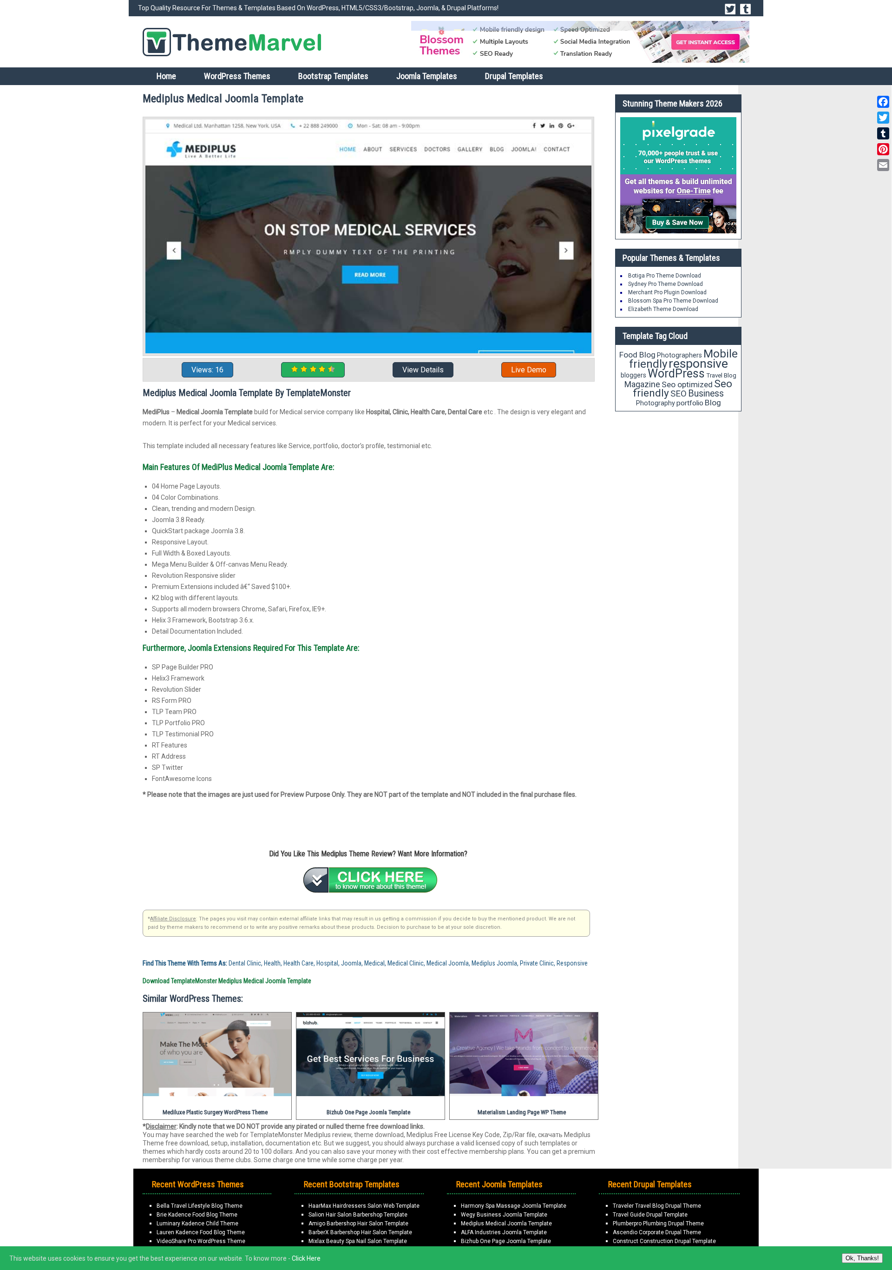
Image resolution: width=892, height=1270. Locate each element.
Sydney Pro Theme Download (665, 284)
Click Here (306, 1258)
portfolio (689, 403)
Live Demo (528, 369)
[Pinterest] (883, 149)
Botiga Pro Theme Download (664, 275)
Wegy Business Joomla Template (504, 1214)
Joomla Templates (426, 76)
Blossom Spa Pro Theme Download (673, 301)
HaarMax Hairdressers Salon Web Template (364, 1206)
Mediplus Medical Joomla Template (506, 1223)
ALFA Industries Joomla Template (504, 1232)
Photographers (679, 355)
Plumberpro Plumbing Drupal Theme (658, 1223)
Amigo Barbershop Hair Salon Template (358, 1223)
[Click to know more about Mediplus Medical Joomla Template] (370, 880)
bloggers (633, 375)
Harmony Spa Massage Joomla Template (513, 1206)
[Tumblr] (883, 133)
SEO (678, 393)
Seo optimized (687, 384)
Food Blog (637, 354)
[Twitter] (883, 118)
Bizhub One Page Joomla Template (506, 1241)
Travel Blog (721, 375)
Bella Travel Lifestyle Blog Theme (200, 1206)
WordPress (676, 373)
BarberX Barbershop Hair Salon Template (360, 1232)
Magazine (642, 384)
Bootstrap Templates (333, 76)
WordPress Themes (237, 76)
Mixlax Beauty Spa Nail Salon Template (357, 1241)
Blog (713, 402)
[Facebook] (883, 102)
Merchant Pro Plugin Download (667, 292)
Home (166, 76)
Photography (655, 403)
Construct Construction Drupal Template (664, 1241)
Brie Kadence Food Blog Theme (197, 1214)
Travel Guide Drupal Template (650, 1214)
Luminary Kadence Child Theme (197, 1223)
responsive (698, 363)
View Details (423, 369)
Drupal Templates (514, 76)
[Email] (883, 165)
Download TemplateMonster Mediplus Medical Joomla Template (227, 981)
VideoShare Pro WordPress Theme (201, 1241)
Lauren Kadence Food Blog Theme (201, 1232)
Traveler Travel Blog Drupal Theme (657, 1206)
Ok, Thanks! (862, 1258)
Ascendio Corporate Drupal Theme (657, 1232)
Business (706, 393)
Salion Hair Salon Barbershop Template (357, 1214)
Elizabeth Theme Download (663, 309)
